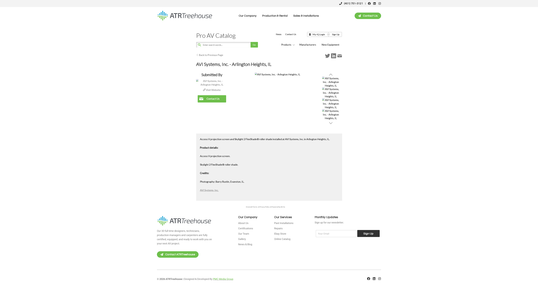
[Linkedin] (374, 3)
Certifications (245, 228)
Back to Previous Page (210, 54)
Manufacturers (307, 44)
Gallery (242, 239)
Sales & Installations (306, 15)
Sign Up (335, 34)
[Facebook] (369, 3)
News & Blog (245, 244)
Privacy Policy (264, 207)
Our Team (243, 233)
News (278, 34)
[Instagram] (379, 3)
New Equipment (330, 44)
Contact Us (290, 34)
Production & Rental (275, 15)
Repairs (278, 228)
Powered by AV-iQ (278, 207)
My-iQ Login (319, 34)
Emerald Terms (252, 207)
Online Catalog (282, 239)
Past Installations (283, 223)
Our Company (248, 15)
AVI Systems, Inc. (209, 190)
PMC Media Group (223, 279)
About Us (243, 223)
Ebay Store (280, 233)
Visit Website (213, 89)
